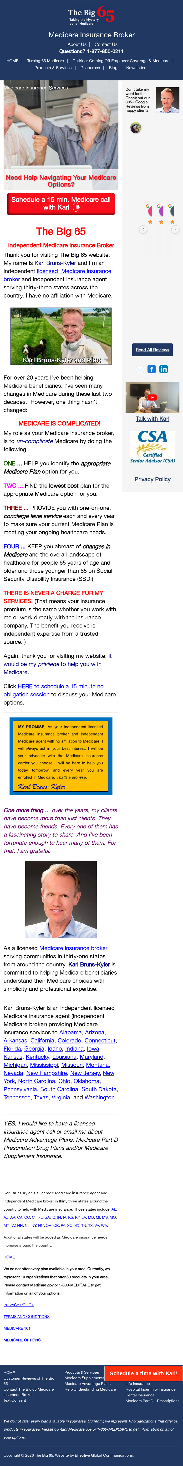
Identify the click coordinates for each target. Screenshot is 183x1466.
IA (64, 1217)
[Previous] (143, 229)
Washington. (100, 1097)
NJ (27, 1225)
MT (6, 1225)
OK (56, 1225)
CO (27, 1217)
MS (105, 1217)
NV (12, 1225)
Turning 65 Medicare (45, 60)
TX (90, 1225)
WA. (104, 1225)
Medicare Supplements (84, 1378)
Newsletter (136, 67)
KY (77, 1217)
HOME (12, 60)
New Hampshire (46, 1072)
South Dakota (99, 1089)
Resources (90, 67)
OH (48, 1225)
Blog (113, 67)
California (42, 1040)
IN (59, 1217)
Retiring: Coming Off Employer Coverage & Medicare (121, 60)
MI (98, 1217)
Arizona (94, 1032)
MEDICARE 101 (17, 1328)
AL (114, 1209)
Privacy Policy (153, 479)
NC (41, 1225)
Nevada (13, 1072)
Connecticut (100, 1040)
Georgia (34, 1048)
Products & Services (53, 67)
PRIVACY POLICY (19, 1305)
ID (53, 1217)
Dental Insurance (140, 1395)
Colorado (69, 1040)
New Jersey (85, 1072)
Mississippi (44, 1064)
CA (19, 1217)
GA (47, 1217)
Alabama (70, 1032)
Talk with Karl (152, 418)
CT (34, 1217)
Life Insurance (138, 1383)
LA (83, 1217)
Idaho (55, 1048)
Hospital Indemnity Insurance (151, 1389)
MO (113, 1217)
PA (63, 1225)
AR (12, 1217)
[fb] (151, 368)
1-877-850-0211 (105, 51)
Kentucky (37, 1056)
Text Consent (15, 1400)
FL (40, 1217)
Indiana (74, 1048)
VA (97, 1225)
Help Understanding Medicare (90, 1389)
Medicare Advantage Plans (88, 1383)
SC (69, 1225)
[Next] (175, 229)
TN (83, 1225)
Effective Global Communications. (104, 1455)
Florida (12, 1048)
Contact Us (106, 44)
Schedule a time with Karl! (144, 1374)
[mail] (140, 369)
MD (91, 1217)
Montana (97, 1064)
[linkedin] (163, 368)
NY (33, 1225)
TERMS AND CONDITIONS (27, 1316)
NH (20, 1225)
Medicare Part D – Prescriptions (152, 1401)
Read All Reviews (152, 349)
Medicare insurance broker (73, 948)
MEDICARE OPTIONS (22, 1340)
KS (70, 1217)
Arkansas (15, 1040)
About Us (77, 44)
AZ (6, 1217)
